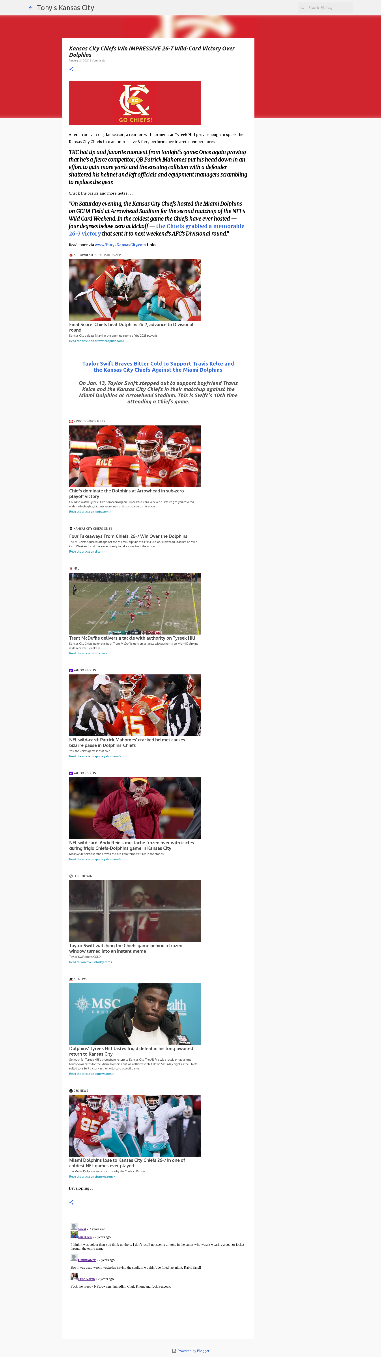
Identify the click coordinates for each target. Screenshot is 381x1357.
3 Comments (97, 60)
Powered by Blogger (193, 1351)
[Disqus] (158, 1276)
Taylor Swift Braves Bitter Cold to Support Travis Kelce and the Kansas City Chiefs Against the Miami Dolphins (158, 367)
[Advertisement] (290, 197)
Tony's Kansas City (65, 7)
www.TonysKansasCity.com (120, 245)
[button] (71, 69)
